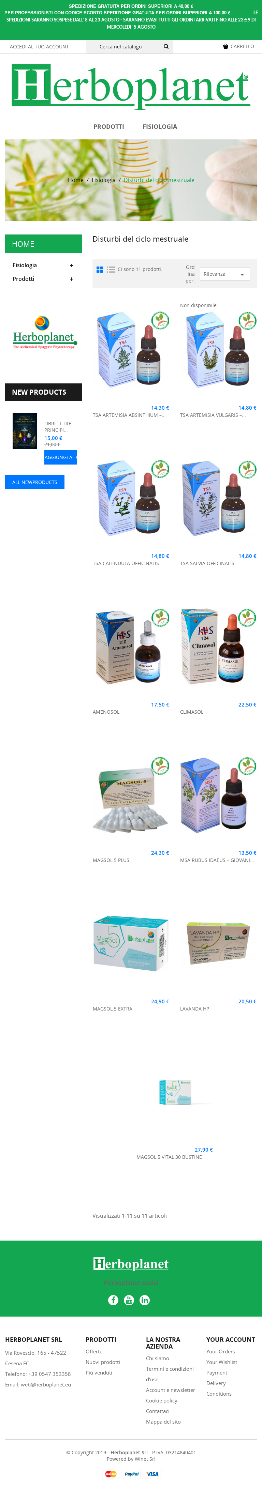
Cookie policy (161, 1400)
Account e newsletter (170, 1389)
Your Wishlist (221, 1361)
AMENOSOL (106, 712)
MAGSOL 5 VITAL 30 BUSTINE (169, 1157)
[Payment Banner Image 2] (131, 1474)
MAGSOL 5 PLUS (111, 860)
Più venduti (99, 1372)
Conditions (219, 1393)
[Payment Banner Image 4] (152, 1474)
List (111, 270)
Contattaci (158, 1411)
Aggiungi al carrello (72, 457)
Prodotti (108, 126)
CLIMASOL (191, 712)
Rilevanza (225, 275)
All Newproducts (34, 482)
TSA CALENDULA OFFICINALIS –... (130, 563)
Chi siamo (157, 1358)
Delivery (216, 1383)
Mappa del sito (163, 1421)
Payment (216, 1372)
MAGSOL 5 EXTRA (112, 1008)
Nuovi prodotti (103, 1361)
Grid (100, 270)
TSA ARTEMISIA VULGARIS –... (213, 415)
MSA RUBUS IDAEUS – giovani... (217, 860)
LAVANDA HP (194, 1008)
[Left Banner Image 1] (43, 334)
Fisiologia (160, 126)
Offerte (94, 1351)
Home (23, 244)
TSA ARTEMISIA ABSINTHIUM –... (129, 415)
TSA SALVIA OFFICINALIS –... (211, 563)
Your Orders (220, 1351)
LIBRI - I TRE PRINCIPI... (57, 427)
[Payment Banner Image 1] (110, 1474)
